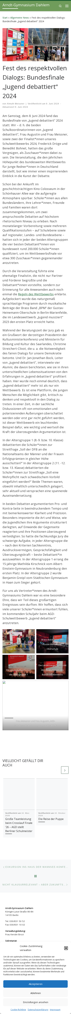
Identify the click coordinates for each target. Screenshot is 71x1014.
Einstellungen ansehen (35, 1002)
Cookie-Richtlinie (18, 1009)
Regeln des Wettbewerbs (36, 294)
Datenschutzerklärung (38, 1009)
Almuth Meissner (15, 104)
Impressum (55, 1009)
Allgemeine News (19, 17)
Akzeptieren (35, 984)
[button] (66, 948)
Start (5, 17)
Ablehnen (35, 993)
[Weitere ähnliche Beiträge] (65, 770)
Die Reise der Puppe (51, 819)
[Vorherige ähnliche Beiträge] (56, 770)
